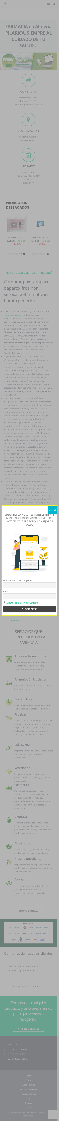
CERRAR (52, 510)
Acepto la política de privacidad (22, 602)
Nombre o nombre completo (17, 580)
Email (5, 591)
